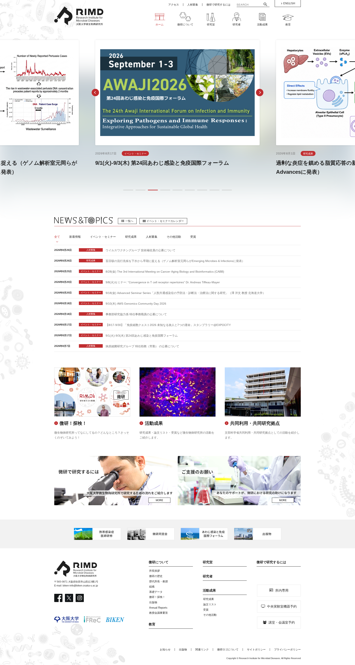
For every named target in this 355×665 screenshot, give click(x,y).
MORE (159, 500)
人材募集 (151, 236)
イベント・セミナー (103, 236)
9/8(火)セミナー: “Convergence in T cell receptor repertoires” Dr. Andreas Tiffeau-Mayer (163, 282)
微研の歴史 (156, 576)
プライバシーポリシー (287, 649)
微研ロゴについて (228, 649)
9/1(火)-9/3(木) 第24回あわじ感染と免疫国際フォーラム (142, 335)
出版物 (153, 602)
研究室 (208, 562)
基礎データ (156, 591)
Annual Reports (158, 607)
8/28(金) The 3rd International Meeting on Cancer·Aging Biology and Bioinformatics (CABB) (165, 271)
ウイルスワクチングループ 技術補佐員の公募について (140, 250)
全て (57, 236)
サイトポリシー (256, 649)
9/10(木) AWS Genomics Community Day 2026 (136, 303)
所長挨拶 (154, 570)
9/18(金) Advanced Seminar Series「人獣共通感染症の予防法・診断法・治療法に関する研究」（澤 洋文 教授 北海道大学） (185, 293)
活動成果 (209, 590)
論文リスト (210, 604)
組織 (151, 586)
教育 (152, 624)
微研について (158, 562)
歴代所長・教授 (158, 581)
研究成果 (131, 236)
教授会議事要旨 (158, 612)
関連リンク (202, 649)
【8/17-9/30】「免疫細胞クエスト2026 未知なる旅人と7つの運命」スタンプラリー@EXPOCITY (168, 325)
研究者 (208, 576)
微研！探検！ (157, 597)
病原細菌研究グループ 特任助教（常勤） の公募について (142, 346)
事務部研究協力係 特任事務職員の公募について (136, 314)
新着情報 (75, 236)
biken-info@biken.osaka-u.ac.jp (80, 585)
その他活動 (174, 236)
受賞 (193, 236)
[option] (177, 108)
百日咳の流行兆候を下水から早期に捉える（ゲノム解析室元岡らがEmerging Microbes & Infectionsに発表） (175, 261)
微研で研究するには (271, 562)
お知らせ (165, 649)
